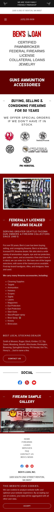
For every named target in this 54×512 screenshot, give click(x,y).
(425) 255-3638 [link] (27, 19)
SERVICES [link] (27, 448)
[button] (5, 19)
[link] (27, 34)
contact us (14, 359)
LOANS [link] (27, 445)
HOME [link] (27, 439)
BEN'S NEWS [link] (27, 457)
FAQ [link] (27, 451)
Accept (27, 506)
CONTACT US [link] (27, 454)
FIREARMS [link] (27, 442)
